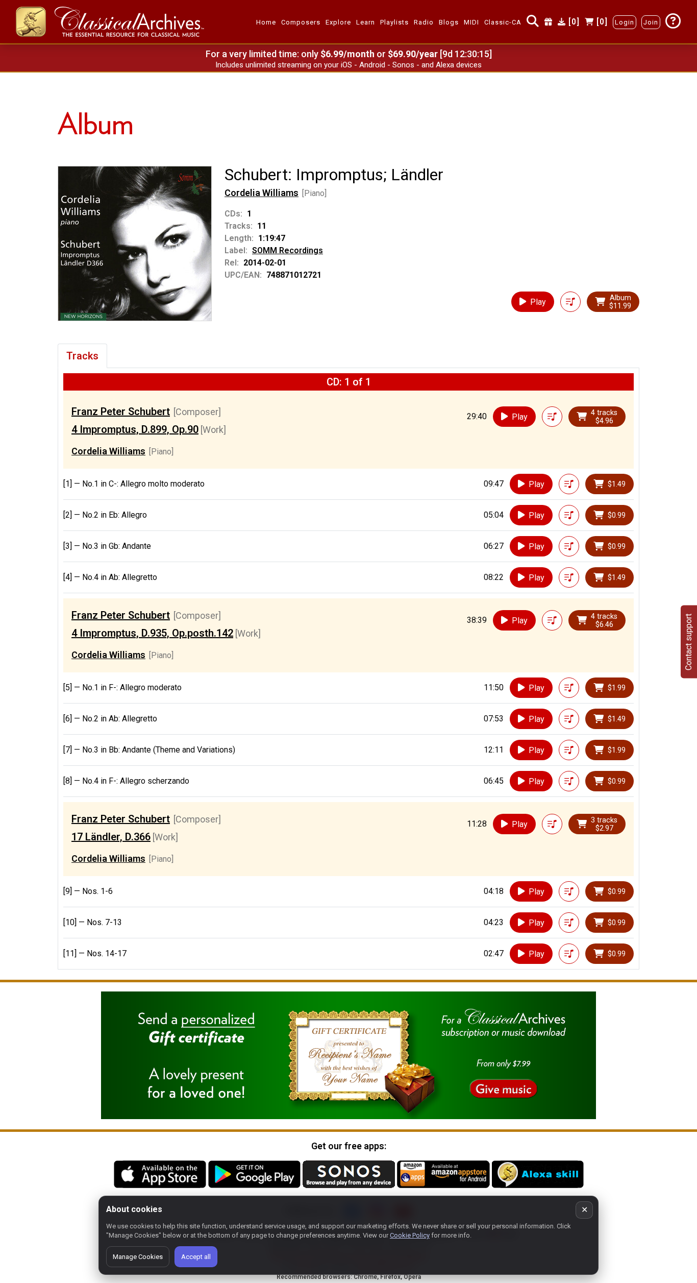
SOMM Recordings (287, 250)
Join (650, 22)
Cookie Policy (410, 1235)
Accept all (196, 1257)
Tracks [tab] (82, 356)
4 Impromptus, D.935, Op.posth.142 (152, 633)
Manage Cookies (138, 1257)
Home (266, 22)
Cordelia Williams (261, 192)
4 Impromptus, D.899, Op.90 (134, 429)
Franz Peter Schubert (120, 411)
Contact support (688, 641)
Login (624, 22)
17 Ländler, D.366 (111, 837)
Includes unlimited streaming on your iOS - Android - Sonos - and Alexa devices (348, 64)
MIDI (471, 22)
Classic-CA (502, 22)
